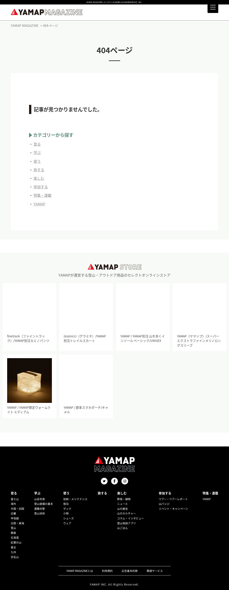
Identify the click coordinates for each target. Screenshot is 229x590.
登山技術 (39, 513)
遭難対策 (39, 508)
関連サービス (155, 571)
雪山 (13, 528)
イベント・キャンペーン (173, 508)
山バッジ (164, 503)
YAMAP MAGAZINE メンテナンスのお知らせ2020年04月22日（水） (114, 2)
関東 (13, 533)
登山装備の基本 (43, 503)
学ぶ (37, 152)
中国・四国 (17, 508)
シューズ (68, 518)
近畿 (13, 513)
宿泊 (66, 503)
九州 (13, 552)
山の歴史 (122, 508)
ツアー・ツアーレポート (173, 499)
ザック (67, 508)
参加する (41, 186)
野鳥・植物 (124, 499)
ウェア (67, 523)
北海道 (15, 537)
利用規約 (107, 571)
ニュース (122, 503)
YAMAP (39, 204)
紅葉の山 (16, 542)
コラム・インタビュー (130, 518)
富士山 (15, 499)
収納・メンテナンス (75, 499)
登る (37, 144)
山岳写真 (39, 499)
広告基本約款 (130, 571)
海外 (13, 503)
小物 (66, 513)
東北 (13, 547)
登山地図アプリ (126, 523)
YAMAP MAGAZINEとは (79, 571)
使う (37, 161)
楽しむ (39, 178)
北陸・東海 (17, 523)
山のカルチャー (126, 513)
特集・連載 (43, 195)
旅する (39, 169)
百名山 (15, 557)
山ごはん (122, 528)
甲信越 (15, 518)
